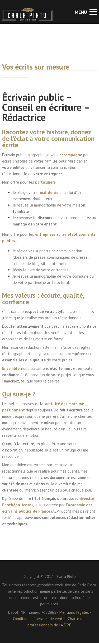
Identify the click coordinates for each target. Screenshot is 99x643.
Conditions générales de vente (39, 618)
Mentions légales (74, 612)
